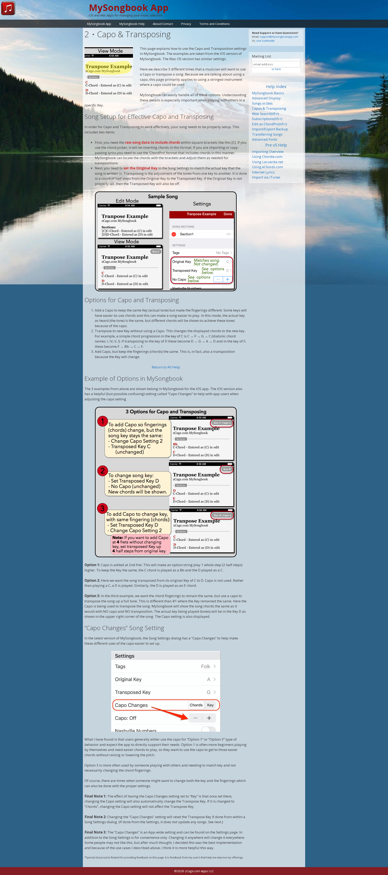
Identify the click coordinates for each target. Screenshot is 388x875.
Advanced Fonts (264, 139)
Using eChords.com (267, 167)
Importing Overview (268, 151)
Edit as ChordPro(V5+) (269, 124)
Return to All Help (166, 367)
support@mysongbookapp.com (279, 36)
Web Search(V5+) (265, 113)
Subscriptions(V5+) (267, 118)
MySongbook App (129, 7)
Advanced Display (266, 98)
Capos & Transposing (269, 108)
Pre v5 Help (276, 145)
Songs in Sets (262, 103)
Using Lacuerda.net (267, 161)
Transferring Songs (267, 134)
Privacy (186, 24)
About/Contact (163, 24)
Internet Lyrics (263, 172)
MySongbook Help (132, 24)
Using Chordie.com (267, 156)
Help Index (276, 86)
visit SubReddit (265, 41)
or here (276, 69)
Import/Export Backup (270, 129)
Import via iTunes (266, 177)
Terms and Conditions (214, 24)
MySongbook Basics (268, 93)
